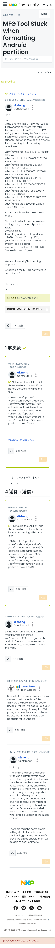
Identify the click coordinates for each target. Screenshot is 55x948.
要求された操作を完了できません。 (21, 940)
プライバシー (18, 915)
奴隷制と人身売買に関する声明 (19, 919)
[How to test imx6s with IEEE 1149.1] (12, 483)
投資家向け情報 (41, 892)
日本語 (44, 13)
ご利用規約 (29, 915)
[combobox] (27, 59)
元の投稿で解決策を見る (21, 439)
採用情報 (26, 892)
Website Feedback (27, 924)
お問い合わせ (44, 896)
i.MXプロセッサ (12, 15)
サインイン (48, 4)
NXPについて (12, 892)
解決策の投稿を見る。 (29, 298)
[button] (32, 107)
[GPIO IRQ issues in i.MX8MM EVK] (17, 483)
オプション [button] (43, 72)
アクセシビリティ (41, 919)
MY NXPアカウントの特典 (27, 901)
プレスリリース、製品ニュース (20, 896)
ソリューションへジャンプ (23, 94)
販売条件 (38, 915)
